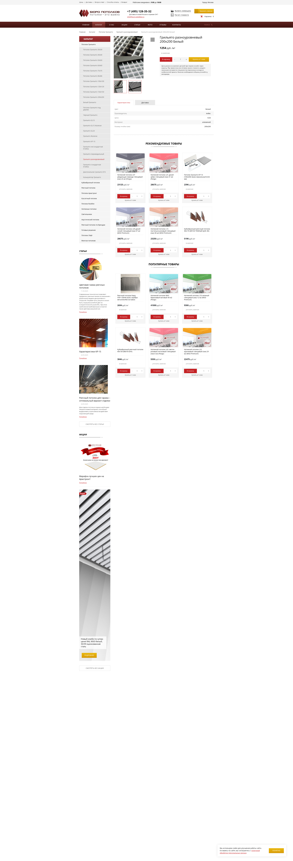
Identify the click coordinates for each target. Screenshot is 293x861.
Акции (124, 25)
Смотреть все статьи (95, 424)
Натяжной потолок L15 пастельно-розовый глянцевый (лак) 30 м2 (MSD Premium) (163, 231)
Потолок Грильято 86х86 (92, 76)
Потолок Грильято (88, 44)
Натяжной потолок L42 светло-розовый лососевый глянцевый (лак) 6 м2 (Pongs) (163, 351)
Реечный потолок (88, 188)
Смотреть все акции (95, 668)
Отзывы (162, 25)
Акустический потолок (90, 220)
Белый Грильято (89, 102)
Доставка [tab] (145, 102)
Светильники (86, 214)
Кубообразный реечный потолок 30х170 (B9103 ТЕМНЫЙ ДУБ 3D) (197, 230)
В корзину (166, 59)
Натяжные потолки (88, 209)
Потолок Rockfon (87, 204)
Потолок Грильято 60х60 (92, 65)
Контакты (176, 25)
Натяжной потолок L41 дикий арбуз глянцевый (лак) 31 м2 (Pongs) (162, 177)
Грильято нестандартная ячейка (93, 148)
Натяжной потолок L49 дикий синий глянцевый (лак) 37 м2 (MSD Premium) (128, 231)
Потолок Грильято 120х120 (93, 86)
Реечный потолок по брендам (93, 225)
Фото (150, 25)
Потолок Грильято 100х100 (93, 81)
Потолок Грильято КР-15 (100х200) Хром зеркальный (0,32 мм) (197, 177)
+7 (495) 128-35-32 (139, 11)
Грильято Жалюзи (90, 136)
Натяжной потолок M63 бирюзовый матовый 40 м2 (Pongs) (161, 297)
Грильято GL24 (89, 131)
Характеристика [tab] (123, 102)
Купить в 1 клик (199, 59)
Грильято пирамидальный (93, 154)
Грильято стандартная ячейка (92, 166)
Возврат (124, 2)
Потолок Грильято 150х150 (93, 92)
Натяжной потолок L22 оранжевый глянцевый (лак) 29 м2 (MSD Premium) (196, 351)
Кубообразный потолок (90, 182)
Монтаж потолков (88, 241)
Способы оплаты (113, 2)
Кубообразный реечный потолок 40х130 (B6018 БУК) (130, 350)
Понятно (276, 850)
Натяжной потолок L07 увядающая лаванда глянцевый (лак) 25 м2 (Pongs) (130, 177)
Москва (210, 2)
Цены (81, 2)
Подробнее (83, 312)
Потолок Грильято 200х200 (93, 97)
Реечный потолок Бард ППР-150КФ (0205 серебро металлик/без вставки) (127, 297)
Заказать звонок (206, 11)
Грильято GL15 (89, 120)
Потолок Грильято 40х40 (92, 55)
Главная (85, 25)
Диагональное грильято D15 (94, 172)
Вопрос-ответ (99, 2)
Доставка (89, 2)
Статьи (137, 25)
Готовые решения (88, 230)
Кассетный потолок (89, 198)
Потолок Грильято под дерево (92, 109)
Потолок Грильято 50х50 (92, 60)
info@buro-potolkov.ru (135, 17)
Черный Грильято (90, 115)
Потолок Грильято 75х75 (92, 71)
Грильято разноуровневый (93, 159)
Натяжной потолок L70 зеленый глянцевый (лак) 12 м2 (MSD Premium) (196, 297)
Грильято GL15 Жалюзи (92, 125)
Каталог (98, 25)
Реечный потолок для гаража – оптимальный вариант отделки (94, 399)
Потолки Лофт (86, 235)
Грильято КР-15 (89, 141)
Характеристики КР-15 (90, 351)
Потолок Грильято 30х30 (92, 49)
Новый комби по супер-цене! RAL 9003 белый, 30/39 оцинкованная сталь (92, 643)
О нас (111, 25)
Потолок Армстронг (89, 193)
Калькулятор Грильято (92, 177)
